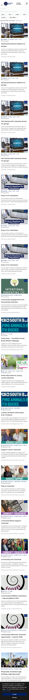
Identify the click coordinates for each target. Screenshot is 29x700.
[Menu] (2, 5)
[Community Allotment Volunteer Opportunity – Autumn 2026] (14, 621)
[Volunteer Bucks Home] (8, 3)
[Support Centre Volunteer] (14, 436)
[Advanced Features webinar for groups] (14, 30)
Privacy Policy (6, 691)
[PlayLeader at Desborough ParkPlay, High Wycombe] (14, 660)
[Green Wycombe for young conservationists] (14, 362)
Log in (27, 3)
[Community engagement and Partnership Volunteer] (14, 286)
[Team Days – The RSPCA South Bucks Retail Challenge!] (14, 325)
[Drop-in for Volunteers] (14, 182)
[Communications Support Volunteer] (14, 507)
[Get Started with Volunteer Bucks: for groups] (14, 108)
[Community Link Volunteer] (14, 546)
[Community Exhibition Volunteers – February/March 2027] (14, 582)
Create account (18, 3)
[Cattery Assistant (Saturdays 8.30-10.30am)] (14, 399)
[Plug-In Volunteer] (14, 472)
